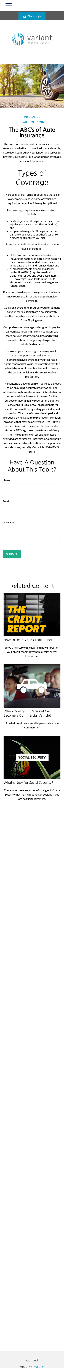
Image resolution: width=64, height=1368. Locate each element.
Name (6, 480)
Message (8, 522)
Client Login (34, 16)
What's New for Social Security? (28, 782)
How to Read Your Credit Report (29, 640)
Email (6, 501)
